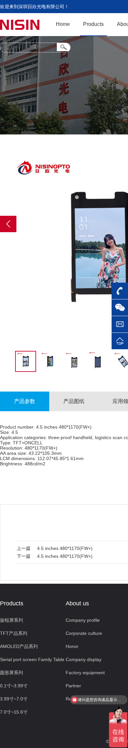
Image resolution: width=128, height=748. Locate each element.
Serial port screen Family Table (32, 659)
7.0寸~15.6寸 (14, 712)
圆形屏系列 (11, 672)
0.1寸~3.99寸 (14, 685)
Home (63, 24)
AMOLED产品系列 (19, 646)
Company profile (83, 620)
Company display (83, 659)
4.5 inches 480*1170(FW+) (65, 548)
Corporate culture (84, 633)
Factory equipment (85, 672)
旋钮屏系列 (11, 620)
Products (93, 24)
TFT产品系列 (13, 633)
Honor (72, 646)
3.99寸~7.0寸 (14, 698)
